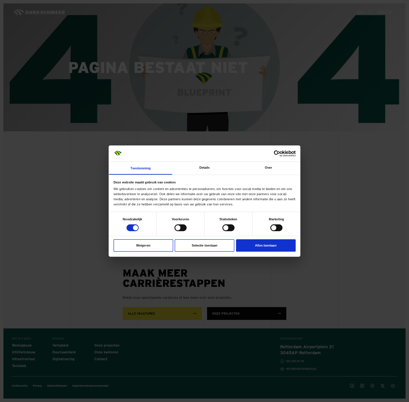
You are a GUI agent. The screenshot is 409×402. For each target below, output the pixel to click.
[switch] (180, 227)
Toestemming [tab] (140, 168)
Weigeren (143, 245)
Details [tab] (204, 167)
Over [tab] (268, 167)
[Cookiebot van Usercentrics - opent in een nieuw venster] (277, 153)
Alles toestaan (265, 245)
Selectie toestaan (204, 245)
